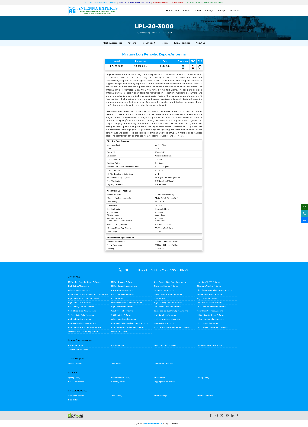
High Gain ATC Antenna (78, 286)
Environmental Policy (120, 378)
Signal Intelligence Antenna (166, 286)
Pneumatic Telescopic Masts (209, 345)
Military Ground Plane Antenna (210, 319)
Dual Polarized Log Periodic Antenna (170, 282)
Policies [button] (164, 43)
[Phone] (304, 213)
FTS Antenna (117, 298)
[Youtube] (227, 415)
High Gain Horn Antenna (165, 315)
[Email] (304, 220)
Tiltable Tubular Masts (78, 350)
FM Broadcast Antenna (164, 323)
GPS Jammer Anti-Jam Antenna (168, 307)
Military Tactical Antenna (79, 290)
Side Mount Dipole (119, 331)
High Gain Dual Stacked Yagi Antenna (84, 327)
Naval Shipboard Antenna (122, 294)
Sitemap (220, 10)
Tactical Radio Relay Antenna (81, 315)
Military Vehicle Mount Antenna (168, 294)
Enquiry (209, 10)
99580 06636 (179, 270)
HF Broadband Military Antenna (82, 323)
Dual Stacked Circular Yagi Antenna (212, 327)
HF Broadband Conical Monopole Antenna (129, 323)
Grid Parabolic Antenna (121, 315)
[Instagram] (216, 415)
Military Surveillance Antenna (124, 286)
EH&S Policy (159, 378)
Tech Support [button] (148, 43)
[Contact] (304, 207)
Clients (186, 10)
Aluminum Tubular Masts (165, 345)
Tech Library (116, 396)
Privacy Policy (203, 378)
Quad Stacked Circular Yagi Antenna (83, 331)
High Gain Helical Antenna (79, 319)
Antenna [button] (132, 43)
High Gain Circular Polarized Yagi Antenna (172, 327)
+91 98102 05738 (135, 270)
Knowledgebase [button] (182, 43)
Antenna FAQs (160, 396)
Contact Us (234, 10)
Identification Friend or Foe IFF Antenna (214, 290)
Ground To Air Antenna (164, 290)
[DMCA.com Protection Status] (75, 415)
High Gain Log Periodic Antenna (168, 303)
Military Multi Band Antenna (123, 319)
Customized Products (163, 364)
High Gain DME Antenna (207, 298)
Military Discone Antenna (122, 282)
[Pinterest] (238, 415)
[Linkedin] (232, 415)
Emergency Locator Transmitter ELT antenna (88, 294)
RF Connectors (117, 345)
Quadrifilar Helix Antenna (122, 311)
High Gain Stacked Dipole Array (167, 319)
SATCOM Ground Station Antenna (212, 307)
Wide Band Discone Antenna (209, 303)
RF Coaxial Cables (76, 345)
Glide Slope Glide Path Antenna (82, 311)
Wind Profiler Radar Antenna (209, 294)
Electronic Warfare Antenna (209, 286)
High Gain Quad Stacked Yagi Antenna (127, 327)
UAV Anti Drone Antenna (122, 290)
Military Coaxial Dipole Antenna (210, 315)
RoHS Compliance (76, 382)
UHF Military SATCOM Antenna (81, 307)
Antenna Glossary (76, 396)
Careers (197, 10)
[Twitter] (221, 415)
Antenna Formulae (205, 396)
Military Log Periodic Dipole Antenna (149, 33)
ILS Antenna (159, 298)
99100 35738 (158, 270)
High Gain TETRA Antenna (208, 282)
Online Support (75, 364)
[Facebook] (210, 415)
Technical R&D (117, 364)
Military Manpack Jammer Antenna (126, 303)
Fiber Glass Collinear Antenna (210, 311)
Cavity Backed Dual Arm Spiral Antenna (171, 311)
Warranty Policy (118, 382)
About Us (200, 43)
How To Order (172, 10)
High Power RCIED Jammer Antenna (84, 298)
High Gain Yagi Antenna (207, 323)
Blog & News (73, 400)
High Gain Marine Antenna (123, 307)
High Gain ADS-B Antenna (79, 303)
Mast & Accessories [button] (112, 43)
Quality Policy (74, 378)
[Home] (137, 33)
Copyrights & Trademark (164, 382)
